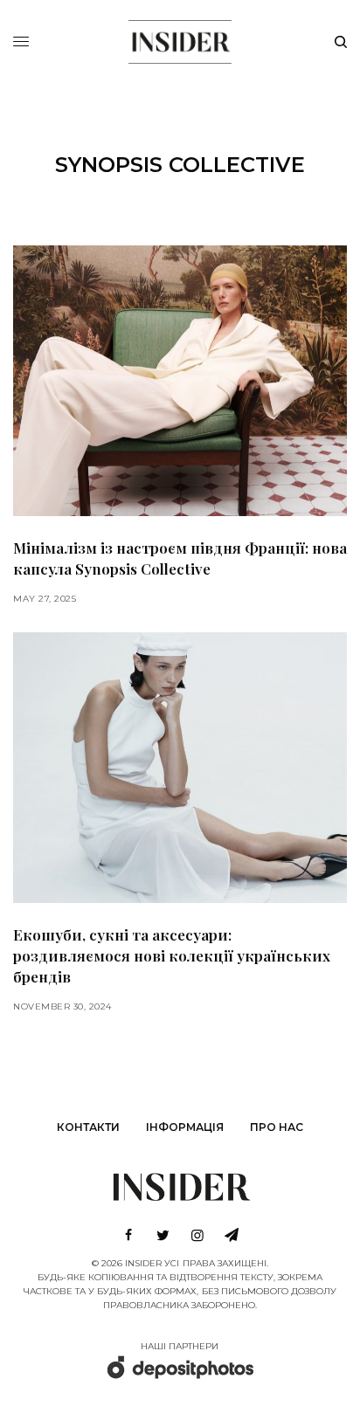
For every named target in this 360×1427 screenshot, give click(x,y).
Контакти (88, 1127)
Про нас (276, 1127)
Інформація (185, 1127)
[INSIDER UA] (179, 39)
